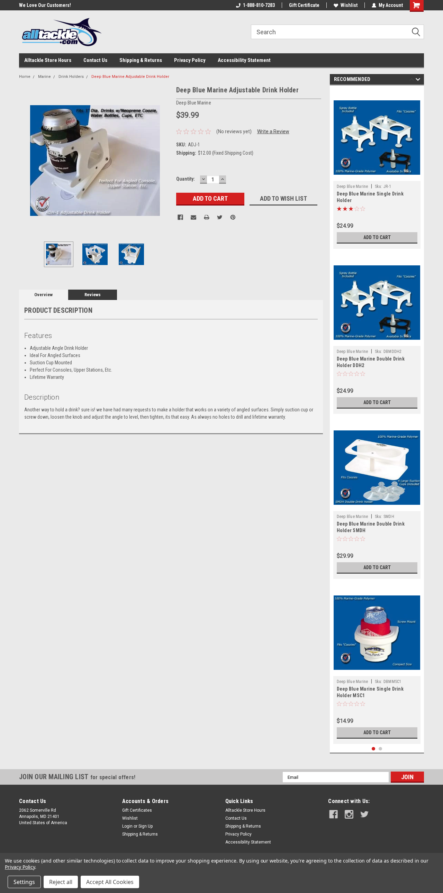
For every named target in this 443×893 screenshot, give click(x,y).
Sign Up (145, 826)
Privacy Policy (190, 60)
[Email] (193, 217)
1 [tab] (374, 749)
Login (127, 826)
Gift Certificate (304, 5)
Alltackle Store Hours (47, 60)
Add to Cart (377, 237)
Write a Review (273, 131)
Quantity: (185, 179)
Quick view (376, 341)
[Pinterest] (233, 217)
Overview (43, 294)
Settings (24, 882)
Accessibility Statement (244, 60)
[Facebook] (180, 217)
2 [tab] (380, 749)
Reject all (60, 882)
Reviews (92, 294)
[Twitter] (220, 217)
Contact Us (95, 60)
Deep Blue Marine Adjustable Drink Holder (130, 76)
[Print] (206, 217)
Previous (26, 160)
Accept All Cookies (110, 882)
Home (24, 76)
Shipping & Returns (140, 60)
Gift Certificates (137, 810)
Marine (44, 76)
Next (164, 160)
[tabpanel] (377, 169)
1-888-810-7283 (259, 5)
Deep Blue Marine (352, 186)
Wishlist (349, 5)
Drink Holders (71, 76)
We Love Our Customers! (27, 5)
